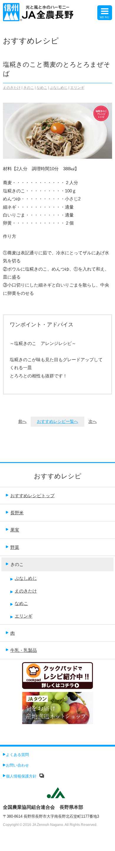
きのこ (28, 88)
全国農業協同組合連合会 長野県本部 (43, 807)
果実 (14, 529)
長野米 (17, 512)
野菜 (14, 547)
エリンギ (77, 88)
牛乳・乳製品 (23, 650)
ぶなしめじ (59, 88)
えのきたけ (12, 88)
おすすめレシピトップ (32, 495)
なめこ (42, 88)
